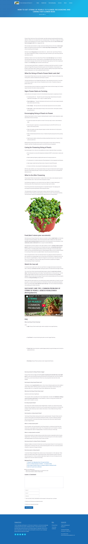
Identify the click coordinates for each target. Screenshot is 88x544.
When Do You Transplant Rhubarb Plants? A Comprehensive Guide (37, 470)
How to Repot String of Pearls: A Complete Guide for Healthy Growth (41, 465)
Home (38, 2)
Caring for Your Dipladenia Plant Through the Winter (38, 462)
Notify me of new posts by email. (32, 504)
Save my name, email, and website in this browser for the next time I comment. (41, 498)
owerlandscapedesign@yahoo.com (69, 535)
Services (60, 2)
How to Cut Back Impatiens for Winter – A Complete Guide (39, 463)
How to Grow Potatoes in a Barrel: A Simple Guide (34, 471)
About (65, 2)
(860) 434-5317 (65, 533)
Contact (70, 2)
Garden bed (43, 2)
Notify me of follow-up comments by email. (34, 501)
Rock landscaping (52, 2)
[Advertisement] (44, 25)
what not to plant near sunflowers (34, 466)
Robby (47, 14)
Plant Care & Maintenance (30, 469)
